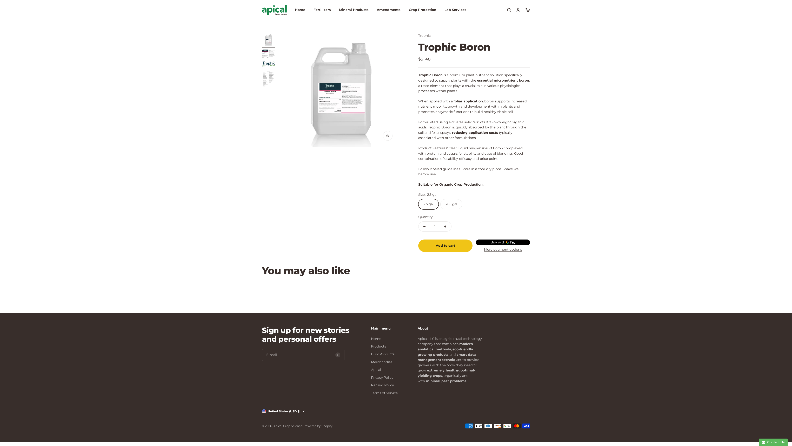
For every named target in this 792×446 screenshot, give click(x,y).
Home (300, 10)
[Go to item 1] (268, 40)
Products (378, 346)
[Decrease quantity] (424, 226)
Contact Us (775, 442)
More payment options (503, 249)
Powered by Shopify (318, 426)
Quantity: (425, 217)
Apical (376, 370)
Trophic (424, 36)
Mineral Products (354, 10)
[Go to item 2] (268, 54)
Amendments (389, 10)
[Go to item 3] (268, 65)
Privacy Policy (382, 378)
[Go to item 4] (268, 80)
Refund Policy (382, 385)
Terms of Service (384, 393)
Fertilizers (322, 10)
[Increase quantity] (445, 226)
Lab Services (455, 10)
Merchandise (381, 362)
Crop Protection (422, 10)
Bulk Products (383, 354)
